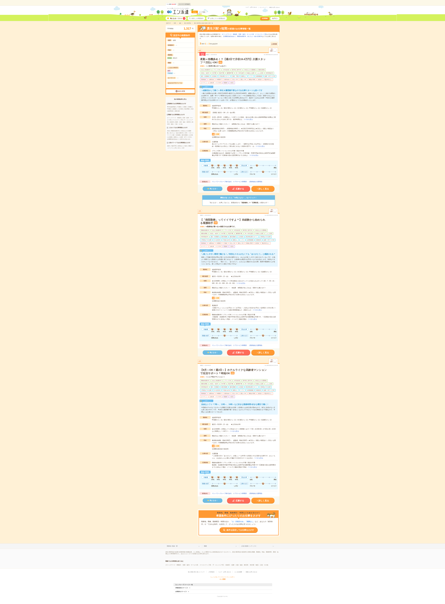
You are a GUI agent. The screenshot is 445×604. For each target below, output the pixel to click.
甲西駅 (169, 109)
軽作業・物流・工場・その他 (259, 565)
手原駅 (179, 107)
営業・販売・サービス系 (246, 34)
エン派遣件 (171, 4)
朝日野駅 (186, 109)
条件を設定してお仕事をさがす (240, 530)
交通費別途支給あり (173, 139)
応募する (240, 189)
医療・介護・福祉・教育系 (183, 122)
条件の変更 (181, 91)
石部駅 (190, 107)
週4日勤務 (185, 135)
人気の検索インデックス (248, 546)
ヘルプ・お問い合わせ (251, 7)
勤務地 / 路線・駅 (172, 546)
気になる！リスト (177, 18)
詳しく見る (264, 189)
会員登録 (265, 18)
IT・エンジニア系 (218, 565)
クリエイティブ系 (177, 119)
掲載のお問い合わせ (274, 7)
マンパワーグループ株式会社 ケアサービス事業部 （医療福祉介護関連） (237, 181)
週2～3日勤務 (176, 135)
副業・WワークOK (185, 137)
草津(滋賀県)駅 (171, 107)
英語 (185, 146)
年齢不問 (173, 146)
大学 (183, 148)
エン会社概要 (238, 572)
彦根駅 (174, 109)
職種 (205, 546)
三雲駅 (184, 107)
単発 (168, 131)
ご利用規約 (211, 572)
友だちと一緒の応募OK (176, 133)
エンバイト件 (184, 4)
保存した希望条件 (197, 18)
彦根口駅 (177, 111)
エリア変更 (202, 12)
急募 (168, 146)
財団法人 (180, 146)
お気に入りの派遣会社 (217, 18)
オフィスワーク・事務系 (174, 117)
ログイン (275, 18)
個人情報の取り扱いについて (196, 572)
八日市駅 (180, 109)
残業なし (176, 137)
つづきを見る (248, 119)
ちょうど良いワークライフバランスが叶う (178, 8)
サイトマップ (263, 7)
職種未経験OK (175, 131)
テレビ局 (173, 148)
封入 (179, 148)
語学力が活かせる (185, 139)
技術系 (172, 122)
